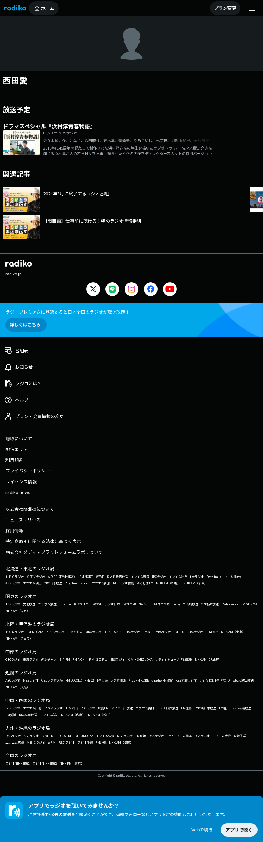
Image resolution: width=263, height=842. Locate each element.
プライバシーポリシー (27, 470)
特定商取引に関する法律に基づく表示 (43, 541)
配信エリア (16, 449)
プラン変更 (225, 8)
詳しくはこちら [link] (25, 324)
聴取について (18, 438)
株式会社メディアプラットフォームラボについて (54, 552)
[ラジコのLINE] (112, 290)
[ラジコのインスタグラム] (131, 289)
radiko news (17, 492)
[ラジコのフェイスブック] (151, 290)
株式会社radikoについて (29, 509)
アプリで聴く (239, 829)
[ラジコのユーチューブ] (170, 290)
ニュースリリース (22, 519)
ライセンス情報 (21, 481)
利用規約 (14, 460)
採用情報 (14, 530)
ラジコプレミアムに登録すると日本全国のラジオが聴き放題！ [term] (67, 312)
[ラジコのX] (93, 290)
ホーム (47, 8)
